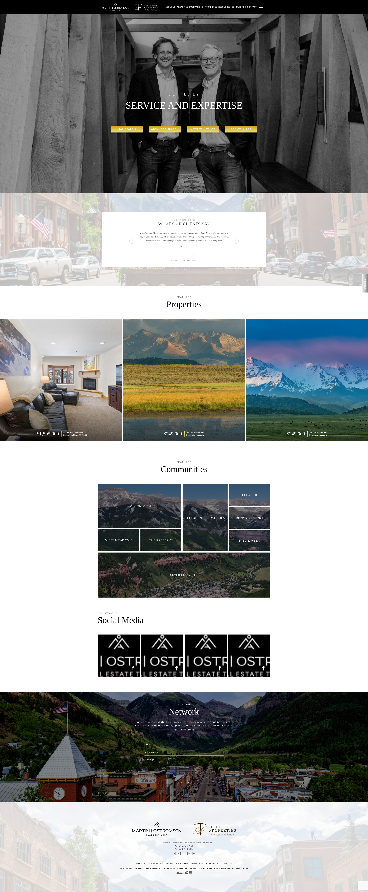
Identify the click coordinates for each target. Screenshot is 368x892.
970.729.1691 (186, 846)
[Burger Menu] (261, 7)
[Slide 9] (190, 254)
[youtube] (193, 853)
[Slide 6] (184, 254)
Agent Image (242, 868)
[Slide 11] (194, 254)
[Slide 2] (176, 254)
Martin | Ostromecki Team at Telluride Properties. (148, 868)
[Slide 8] (188, 254)
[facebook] (174, 853)
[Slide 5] (182, 254)
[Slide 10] (192, 254)
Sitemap (204, 868)
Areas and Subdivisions (190, 7)
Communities (239, 7)
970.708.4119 (186, 849)
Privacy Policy (193, 868)
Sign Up (184, 783)
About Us (170, 7)
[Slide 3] (178, 254)
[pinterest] (188, 853)
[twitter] (184, 853)
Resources (224, 7)
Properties (211, 7)
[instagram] (179, 853)
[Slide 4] (180, 254)
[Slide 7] (186, 254)
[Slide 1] (174, 254)
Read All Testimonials (184, 261)
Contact (252, 7)
